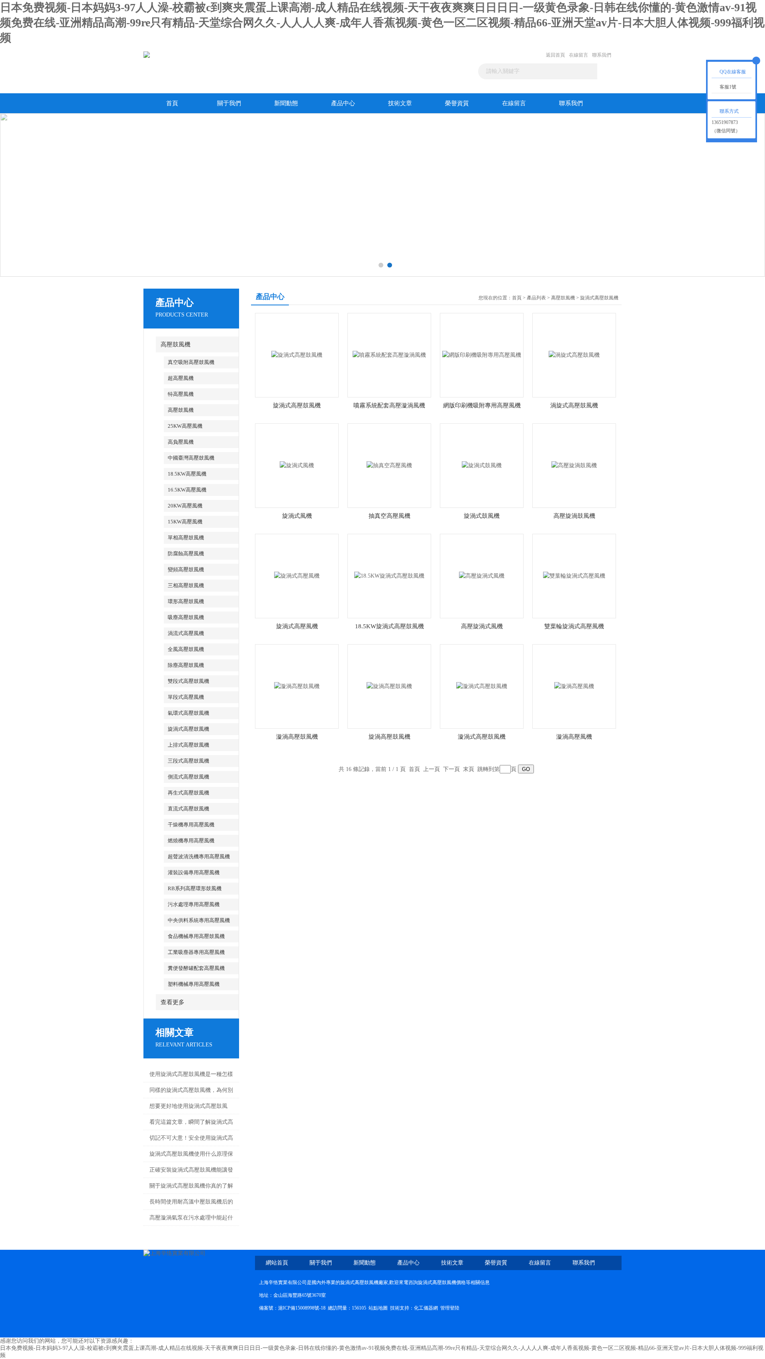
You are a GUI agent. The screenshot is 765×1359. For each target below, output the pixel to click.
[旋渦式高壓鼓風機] (296, 355)
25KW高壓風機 (185, 426)
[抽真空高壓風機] (389, 465)
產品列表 (536, 298)
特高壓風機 (181, 394)
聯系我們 (601, 55)
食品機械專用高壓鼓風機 (196, 936)
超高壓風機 (181, 378)
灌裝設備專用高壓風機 (194, 872)
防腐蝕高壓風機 (186, 554)
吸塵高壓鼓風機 (186, 617)
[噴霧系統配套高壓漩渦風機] (389, 355)
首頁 (172, 103)
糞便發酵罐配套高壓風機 (196, 968)
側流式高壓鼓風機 (188, 777)
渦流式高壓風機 (186, 633)
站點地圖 (378, 1308)
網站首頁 (277, 1263)
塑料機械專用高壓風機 (194, 984)
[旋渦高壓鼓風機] (389, 686)
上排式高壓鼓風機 (188, 745)
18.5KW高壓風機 (187, 474)
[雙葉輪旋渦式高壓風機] (574, 575)
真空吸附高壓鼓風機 (191, 362)
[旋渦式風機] (297, 465)
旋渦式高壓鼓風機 (188, 729)
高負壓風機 (181, 442)
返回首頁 (555, 55)
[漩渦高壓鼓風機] (297, 686)
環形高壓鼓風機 (186, 601)
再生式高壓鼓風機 (188, 793)
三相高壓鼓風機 (186, 585)
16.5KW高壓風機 (187, 490)
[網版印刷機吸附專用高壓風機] (481, 355)
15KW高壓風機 (185, 522)
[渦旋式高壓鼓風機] (574, 355)
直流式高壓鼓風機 (188, 809)
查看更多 (172, 1002)
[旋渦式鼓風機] (482, 465)
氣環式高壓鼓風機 (188, 713)
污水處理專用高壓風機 (194, 904)
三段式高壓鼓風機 (188, 761)
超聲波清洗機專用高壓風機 (199, 856)
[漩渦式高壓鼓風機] (481, 686)
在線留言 (578, 55)
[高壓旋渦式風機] (481, 575)
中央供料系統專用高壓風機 (199, 920)
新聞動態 (286, 103)
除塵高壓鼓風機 (186, 665)
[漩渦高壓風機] (574, 686)
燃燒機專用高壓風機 (191, 841)
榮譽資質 (457, 103)
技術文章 (400, 103)
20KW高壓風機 (185, 506)
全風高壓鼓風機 (186, 649)
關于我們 (229, 103)
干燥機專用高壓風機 (191, 825)
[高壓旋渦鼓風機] (574, 465)
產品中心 (343, 103)
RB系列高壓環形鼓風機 (195, 888)
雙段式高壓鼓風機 (188, 681)
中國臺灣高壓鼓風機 (191, 458)
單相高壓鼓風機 (186, 538)
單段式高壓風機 (186, 697)
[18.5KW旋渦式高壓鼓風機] (389, 575)
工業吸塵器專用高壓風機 (196, 952)
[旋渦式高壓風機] (297, 575)
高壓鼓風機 (175, 344)
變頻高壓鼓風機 (186, 569)
